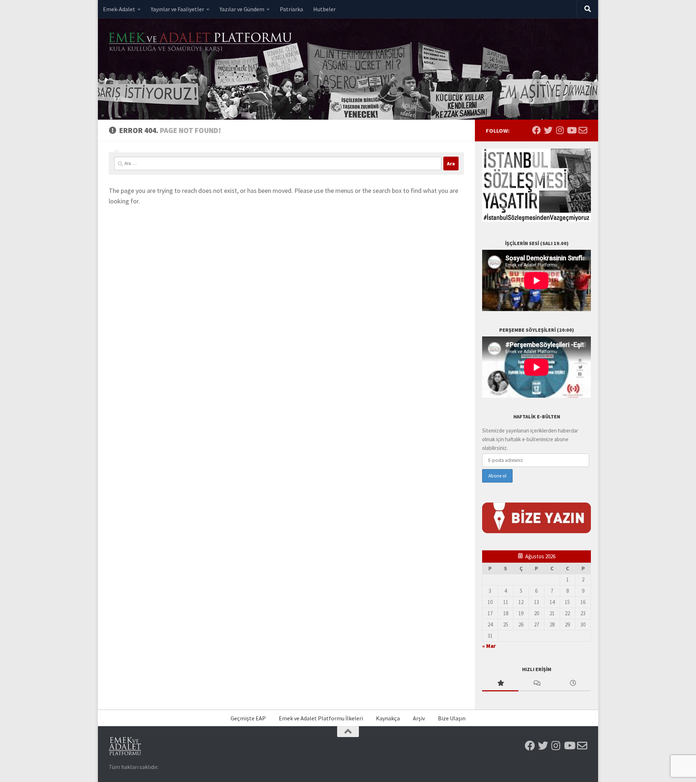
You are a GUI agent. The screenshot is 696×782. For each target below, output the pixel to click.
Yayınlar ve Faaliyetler (177, 9)
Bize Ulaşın (451, 718)
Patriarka (291, 9)
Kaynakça (388, 718)
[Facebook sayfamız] (536, 130)
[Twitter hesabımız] (548, 130)
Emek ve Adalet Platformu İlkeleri (321, 718)
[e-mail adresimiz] (583, 130)
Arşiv (419, 718)
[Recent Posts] (573, 683)
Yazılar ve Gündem (242, 9)
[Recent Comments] (536, 683)
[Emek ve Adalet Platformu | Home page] (201, 43)
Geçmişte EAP (248, 718)
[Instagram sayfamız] (559, 130)
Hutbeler (324, 9)
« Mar (489, 645)
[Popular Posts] (500, 683)
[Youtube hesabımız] (571, 130)
